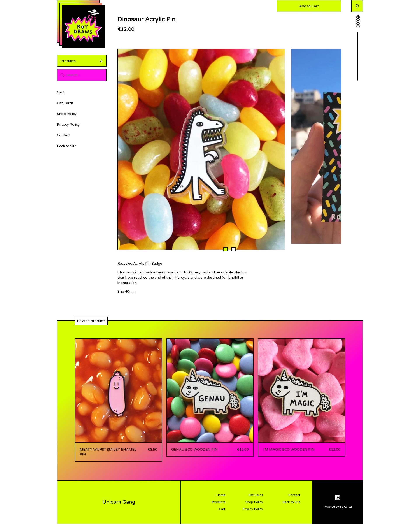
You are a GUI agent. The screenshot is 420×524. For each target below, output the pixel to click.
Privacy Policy (68, 124)
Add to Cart (309, 6)
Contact (63, 135)
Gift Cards (65, 103)
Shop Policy (67, 114)
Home (220, 495)
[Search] (62, 75)
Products (68, 61)
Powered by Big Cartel (338, 506)
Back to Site (66, 146)
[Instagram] (337, 498)
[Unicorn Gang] (83, 26)
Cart (60, 92)
